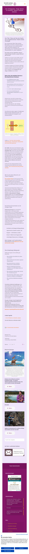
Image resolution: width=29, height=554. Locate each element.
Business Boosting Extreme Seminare (13, 76)
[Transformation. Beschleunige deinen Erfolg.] (10, 4)
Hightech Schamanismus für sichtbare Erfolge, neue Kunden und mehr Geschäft (14, 512)
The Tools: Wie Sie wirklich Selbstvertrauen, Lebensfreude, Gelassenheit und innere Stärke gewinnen (14, 142)
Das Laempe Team (9, 178)
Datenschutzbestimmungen (22, 534)
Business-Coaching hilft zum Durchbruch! (14, 309)
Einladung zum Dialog (12, 523)
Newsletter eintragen (12, 526)
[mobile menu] (25, 4)
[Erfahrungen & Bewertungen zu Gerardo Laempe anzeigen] (14, 490)
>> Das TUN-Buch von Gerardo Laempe (13, 317)
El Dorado (7, 404)
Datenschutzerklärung (12, 528)
